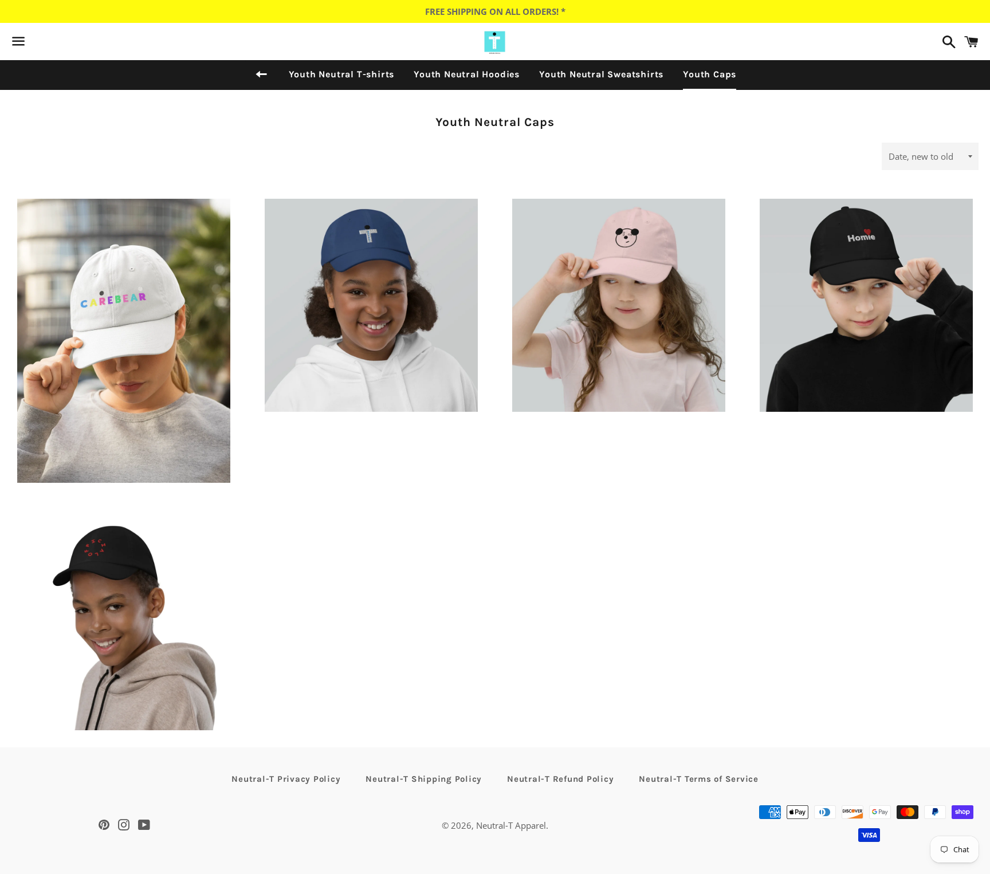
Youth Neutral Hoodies (467, 74)
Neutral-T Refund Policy (560, 779)
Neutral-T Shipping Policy (424, 779)
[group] (124, 359)
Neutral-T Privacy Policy (285, 779)
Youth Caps (709, 74)
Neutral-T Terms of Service (699, 779)
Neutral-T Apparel (511, 825)
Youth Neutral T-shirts (342, 74)
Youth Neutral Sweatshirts (601, 74)
